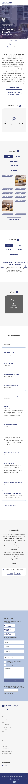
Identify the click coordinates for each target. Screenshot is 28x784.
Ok (14, 781)
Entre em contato (14, 87)
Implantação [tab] (14, 254)
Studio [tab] (19, 245)
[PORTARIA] (20, 180)
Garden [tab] (19, 249)
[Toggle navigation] (24, 2)
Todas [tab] (8, 156)
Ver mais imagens (14, 219)
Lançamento (5, 749)
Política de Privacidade (8, 732)
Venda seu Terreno (7, 727)
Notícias (4, 722)
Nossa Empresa (6, 720)
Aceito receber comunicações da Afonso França (14, 662)
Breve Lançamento (7, 751)
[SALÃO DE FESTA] (7, 205)
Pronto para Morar (7, 753)
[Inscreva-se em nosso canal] (7, 709)
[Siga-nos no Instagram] (2, 709)
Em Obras (4, 746)
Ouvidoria (4, 729)
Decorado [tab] (14, 170)
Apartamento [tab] (14, 165)
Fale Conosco (5, 724)
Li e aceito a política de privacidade (14, 665)
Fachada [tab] (18, 156)
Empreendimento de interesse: (11, 655)
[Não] (26, 778)
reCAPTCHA (17, 686)
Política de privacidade (14, 779)
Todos (3, 744)
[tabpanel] (14, 198)
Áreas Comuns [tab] (14, 161)
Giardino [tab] (8, 249)
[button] (4, 120)
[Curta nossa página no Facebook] (4, 709)
